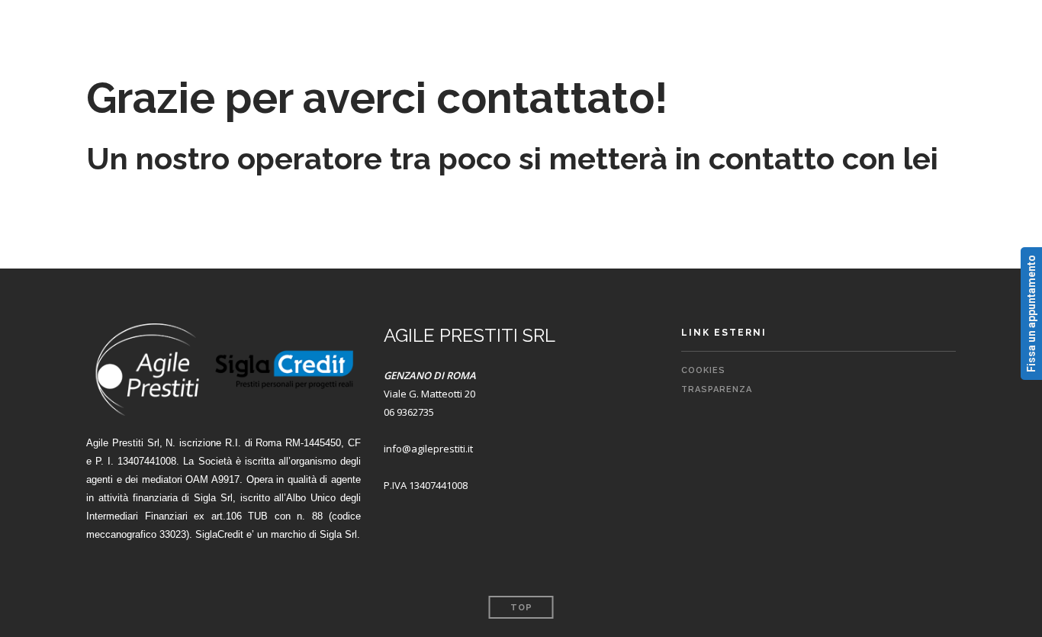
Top (521, 608)
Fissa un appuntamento (1031, 313)
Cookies (703, 370)
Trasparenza (716, 389)
